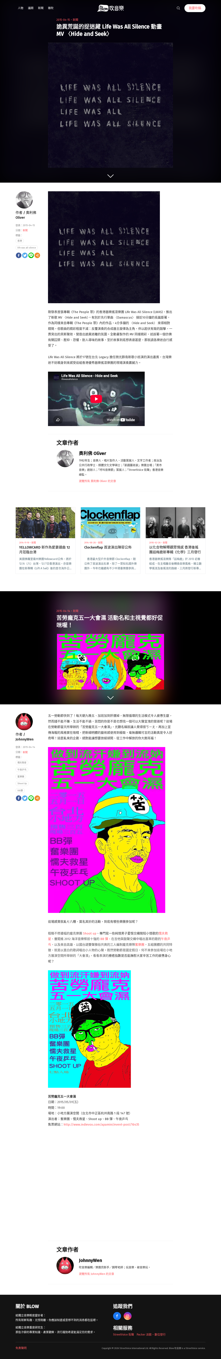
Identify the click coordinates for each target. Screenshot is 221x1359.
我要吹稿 (195, 8)
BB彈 (20, 790)
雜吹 (51, 8)
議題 (30, 8)
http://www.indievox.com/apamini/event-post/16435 (101, 1124)
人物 (20, 8)
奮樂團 (139, 945)
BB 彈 (104, 939)
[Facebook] (18, 255)
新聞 (41, 8)
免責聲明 (21, 1348)
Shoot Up (22, 783)
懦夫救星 (21, 762)
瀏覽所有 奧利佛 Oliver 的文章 (97, 481)
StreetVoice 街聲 (123, 1334)
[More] (37, 255)
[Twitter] (25, 255)
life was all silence (26, 247)
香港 (19, 240)
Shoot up (89, 933)
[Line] (31, 255)
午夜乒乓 (21, 769)
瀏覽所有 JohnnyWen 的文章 (96, 1274)
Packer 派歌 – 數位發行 (151, 1334)
